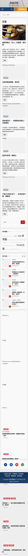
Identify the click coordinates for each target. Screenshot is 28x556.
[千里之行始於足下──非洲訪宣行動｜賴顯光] (14, 184)
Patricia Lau (7, 249)
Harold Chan (10, 240)
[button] (2, 9)
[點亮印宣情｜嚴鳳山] (14, 145)
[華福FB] (11, 464)
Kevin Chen (5, 245)
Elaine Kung (11, 236)
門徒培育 (19, 300)
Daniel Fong (22, 240)
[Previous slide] (23, 256)
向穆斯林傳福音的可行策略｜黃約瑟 (6, 263)
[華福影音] (16, 464)
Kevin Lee (21, 242)
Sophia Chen (16, 240)
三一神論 (18, 236)
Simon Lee (13, 245)
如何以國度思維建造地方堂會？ (6, 303)
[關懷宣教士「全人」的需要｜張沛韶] (14, 32)
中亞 (17, 242)
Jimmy (9, 245)
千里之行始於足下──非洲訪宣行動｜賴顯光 (14, 195)
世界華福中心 (22, 9)
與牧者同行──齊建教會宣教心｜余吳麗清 (14, 121)
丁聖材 (3, 242)
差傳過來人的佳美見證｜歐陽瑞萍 (6, 273)
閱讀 (5, 61)
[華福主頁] (5, 464)
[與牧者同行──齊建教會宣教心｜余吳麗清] (14, 110)
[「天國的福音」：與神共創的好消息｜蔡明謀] (14, 489)
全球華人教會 (7, 474)
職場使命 (13, 476)
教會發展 (14, 300)
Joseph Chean (5, 236)
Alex (7, 242)
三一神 (9, 242)
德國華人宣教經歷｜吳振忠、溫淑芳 (6, 293)
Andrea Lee (13, 242)
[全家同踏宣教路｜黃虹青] (14, 72)
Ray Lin (19, 249)
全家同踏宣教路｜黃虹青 (10, 82)
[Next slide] (25, 256)
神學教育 (11, 545)
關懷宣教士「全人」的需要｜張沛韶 (14, 43)
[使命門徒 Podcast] (22, 464)
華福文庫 (14, 2)
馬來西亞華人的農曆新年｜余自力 (6, 283)
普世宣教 (6, 38)
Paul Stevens (14, 249)
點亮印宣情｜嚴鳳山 (9, 155)
